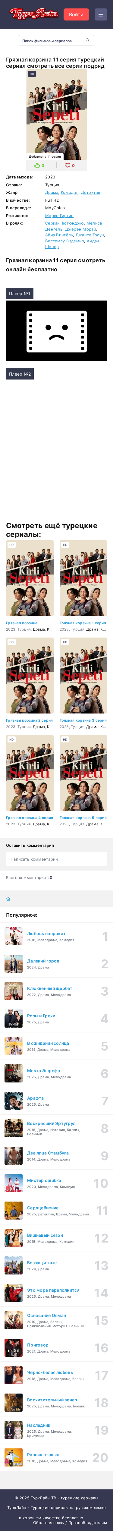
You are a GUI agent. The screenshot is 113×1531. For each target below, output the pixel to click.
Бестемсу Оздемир (64, 240)
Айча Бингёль (59, 234)
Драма (51, 192)
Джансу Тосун (90, 234)
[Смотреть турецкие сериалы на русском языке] (33, 14)
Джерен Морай (80, 229)
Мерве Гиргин (59, 215)
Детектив (90, 192)
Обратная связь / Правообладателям (70, 1522)
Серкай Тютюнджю (64, 223)
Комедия (69, 192)
